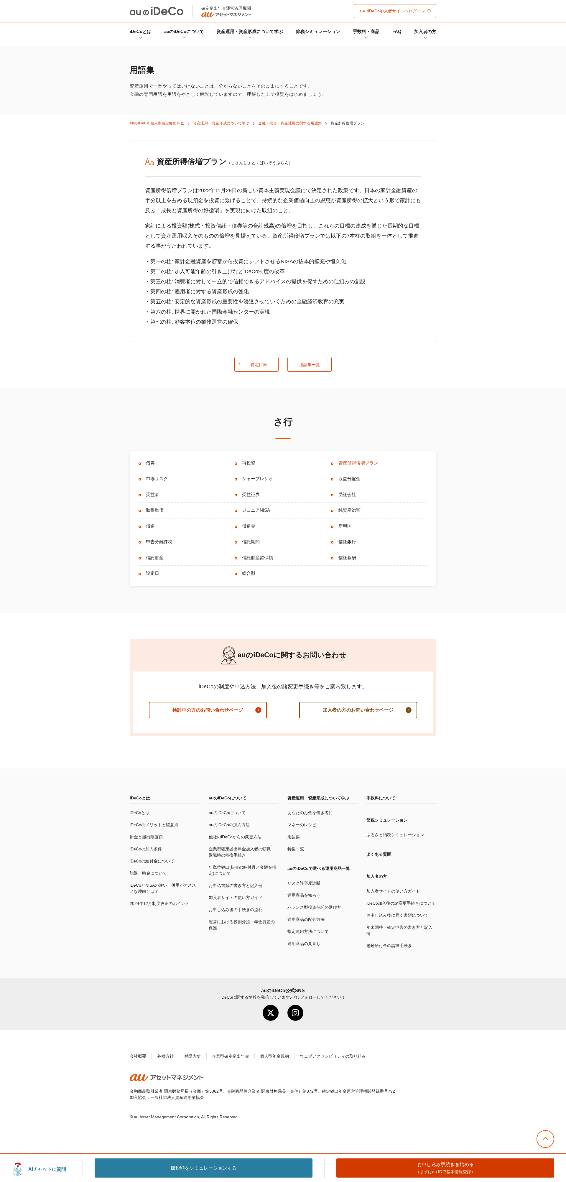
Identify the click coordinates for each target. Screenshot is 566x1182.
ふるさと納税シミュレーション (395, 834)
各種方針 (165, 1056)
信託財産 (155, 557)
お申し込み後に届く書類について (397, 915)
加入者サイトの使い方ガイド (235, 897)
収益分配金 (349, 478)
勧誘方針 (193, 1056)
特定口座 (259, 364)
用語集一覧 (309, 364)
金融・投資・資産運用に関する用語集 (290, 123)
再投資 (248, 462)
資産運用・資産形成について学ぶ (250, 31)
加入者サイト (392, 11)
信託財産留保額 (257, 557)
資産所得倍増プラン (358, 462)
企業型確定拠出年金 (230, 1056)
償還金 (248, 526)
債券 (150, 462)
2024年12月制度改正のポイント (159, 903)
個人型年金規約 (274, 1056)
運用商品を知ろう (303, 895)
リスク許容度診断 (303, 883)
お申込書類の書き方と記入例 (235, 885)
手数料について (380, 798)
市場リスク (157, 478)
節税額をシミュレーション (204, 1168)
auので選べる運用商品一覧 (318, 868)
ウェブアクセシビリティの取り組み (333, 1056)
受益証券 (251, 494)
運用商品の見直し (303, 943)
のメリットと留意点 (154, 824)
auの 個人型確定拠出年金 (157, 123)
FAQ (397, 31)
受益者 (152, 494)
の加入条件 (146, 849)
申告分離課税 (159, 541)
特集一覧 (295, 849)
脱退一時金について (148, 873)
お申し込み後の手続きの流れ (235, 909)
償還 (150, 526)
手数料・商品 (366, 31)
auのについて (184, 31)
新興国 (345, 526)
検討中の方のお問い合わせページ (207, 709)
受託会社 (347, 494)
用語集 (293, 836)
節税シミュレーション (318, 31)
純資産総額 (349, 510)
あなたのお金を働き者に (310, 812)
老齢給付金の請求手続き (389, 945)
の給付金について (152, 861)
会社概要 (138, 1056)
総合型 (248, 573)
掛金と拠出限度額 (146, 836)
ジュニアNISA (256, 510)
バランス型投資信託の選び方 (314, 907)
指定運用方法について (308, 931)
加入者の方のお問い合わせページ (358, 709)
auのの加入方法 (229, 824)
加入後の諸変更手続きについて (401, 903)
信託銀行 (347, 541)
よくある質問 (378, 854)
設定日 (152, 573)
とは (140, 31)
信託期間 (251, 541)
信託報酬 (347, 557)
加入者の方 (425, 31)
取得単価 (155, 510)
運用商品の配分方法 (306, 919)
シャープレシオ (257, 478)
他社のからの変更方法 (235, 836)
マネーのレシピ (301, 824)
